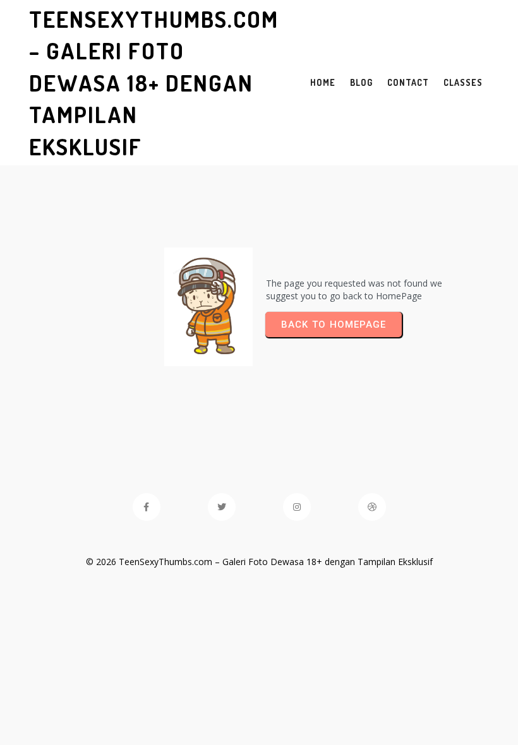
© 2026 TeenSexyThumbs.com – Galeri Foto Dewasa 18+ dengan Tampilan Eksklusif (259, 562)
